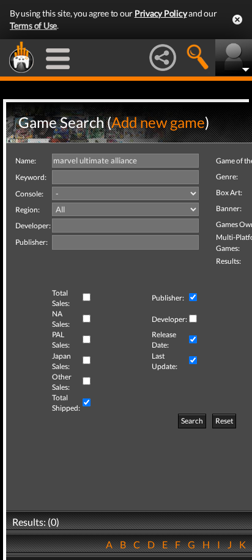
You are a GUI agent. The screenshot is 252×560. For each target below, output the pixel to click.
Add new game (158, 122)
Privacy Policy (161, 13)
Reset (224, 420)
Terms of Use (33, 25)
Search (192, 420)
